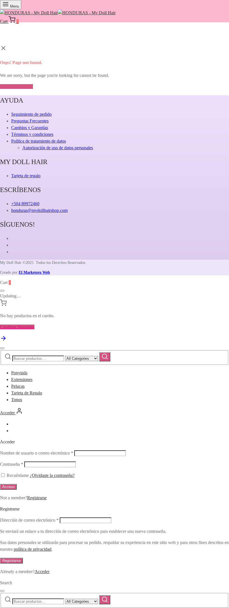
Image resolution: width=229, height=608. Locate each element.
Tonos (16, 399)
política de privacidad (32, 549)
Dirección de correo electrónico (29, 520)
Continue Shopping (17, 327)
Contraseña (11, 464)
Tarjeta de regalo (25, 175)
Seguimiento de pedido (31, 114)
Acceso (8, 487)
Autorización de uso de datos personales (57, 147)
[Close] (2, 291)
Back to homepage (16, 86)
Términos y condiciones (32, 134)
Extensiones (21, 379)
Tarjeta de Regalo (26, 393)
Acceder (42, 571)
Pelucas (18, 386)
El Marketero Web (34, 272)
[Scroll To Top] (3, 340)
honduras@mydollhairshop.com (39, 210)
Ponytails (19, 372)
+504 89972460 (25, 203)
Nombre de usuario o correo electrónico (36, 453)
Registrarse (37, 497)
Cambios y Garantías (29, 127)
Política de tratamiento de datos (38, 141)
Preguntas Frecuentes (30, 121)
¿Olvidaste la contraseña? (52, 475)
